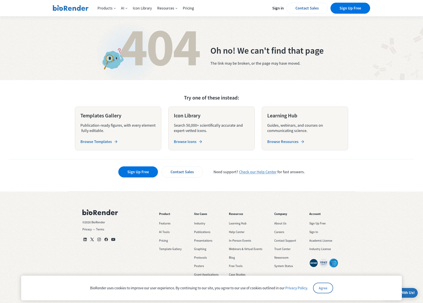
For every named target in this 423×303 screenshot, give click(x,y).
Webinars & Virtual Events (245, 249)
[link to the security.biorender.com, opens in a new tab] (313, 263)
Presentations (203, 241)
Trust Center (282, 249)
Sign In (313, 232)
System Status (283, 266)
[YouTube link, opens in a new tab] (113, 239)
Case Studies (237, 275)
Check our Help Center (257, 171)
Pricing (188, 8)
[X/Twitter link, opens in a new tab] (92, 239)
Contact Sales (307, 8)
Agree (323, 288)
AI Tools (164, 232)
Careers (279, 232)
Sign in (278, 8)
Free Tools (236, 266)
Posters (199, 266)
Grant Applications (206, 275)
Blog (232, 258)
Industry (199, 223)
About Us (280, 223)
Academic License (320, 241)
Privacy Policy (296, 288)
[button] (106, 8)
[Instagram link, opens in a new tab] (99, 239)
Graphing (200, 249)
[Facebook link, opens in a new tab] (106, 239)
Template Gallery (170, 249)
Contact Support (285, 241)
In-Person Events (240, 241)
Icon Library (142, 8)
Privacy (87, 229)
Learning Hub (238, 223)
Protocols (200, 258)
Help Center (237, 232)
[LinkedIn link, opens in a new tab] (85, 239)
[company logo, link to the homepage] (71, 8)
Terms (100, 229)
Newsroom (281, 258)
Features (165, 223)
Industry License (320, 249)
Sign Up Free (350, 8)
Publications (202, 232)
